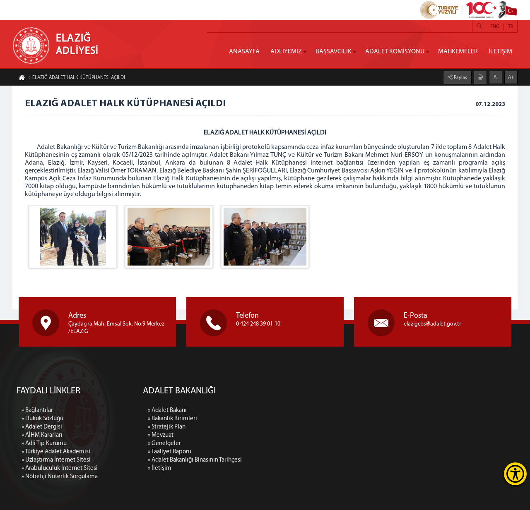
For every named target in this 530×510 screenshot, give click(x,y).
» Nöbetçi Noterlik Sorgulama (60, 477)
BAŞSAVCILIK (334, 51)
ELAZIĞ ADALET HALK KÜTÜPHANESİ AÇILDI (78, 77)
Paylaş (460, 77)
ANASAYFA (244, 51)
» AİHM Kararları (42, 435)
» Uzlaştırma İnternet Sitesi (56, 460)
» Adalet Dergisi (42, 427)
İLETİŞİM (500, 51)
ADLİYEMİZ (286, 51)
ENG (494, 26)
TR (510, 26)
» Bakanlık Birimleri (172, 419)
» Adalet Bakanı (167, 410)
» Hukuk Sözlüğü (42, 419)
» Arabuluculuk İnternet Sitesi (60, 468)
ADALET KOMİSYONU (394, 51)
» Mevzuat (160, 435)
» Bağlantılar (37, 410)
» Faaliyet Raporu (169, 452)
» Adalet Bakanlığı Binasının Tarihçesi (195, 460)
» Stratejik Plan (167, 427)
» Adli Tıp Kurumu (44, 444)
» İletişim (159, 468)
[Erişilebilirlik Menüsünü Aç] (515, 473)
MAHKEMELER (458, 51)
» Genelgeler (164, 444)
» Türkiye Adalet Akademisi (56, 452)
